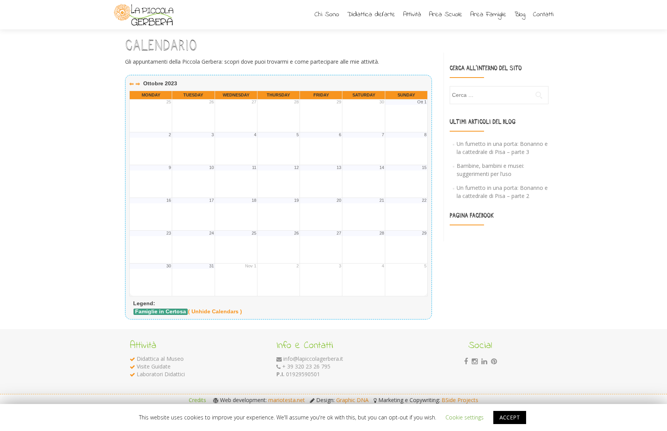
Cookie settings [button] (464, 417)
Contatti (543, 14)
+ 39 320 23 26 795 (306, 366)
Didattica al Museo (160, 358)
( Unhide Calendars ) (215, 311)
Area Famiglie (488, 14)
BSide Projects (460, 400)
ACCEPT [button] (509, 417)
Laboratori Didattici (161, 374)
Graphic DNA (352, 400)
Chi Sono (327, 14)
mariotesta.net (286, 400)
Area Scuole (445, 14)
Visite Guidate (154, 366)
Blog (519, 14)
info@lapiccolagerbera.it (313, 358)
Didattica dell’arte (371, 14)
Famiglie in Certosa (160, 311)
